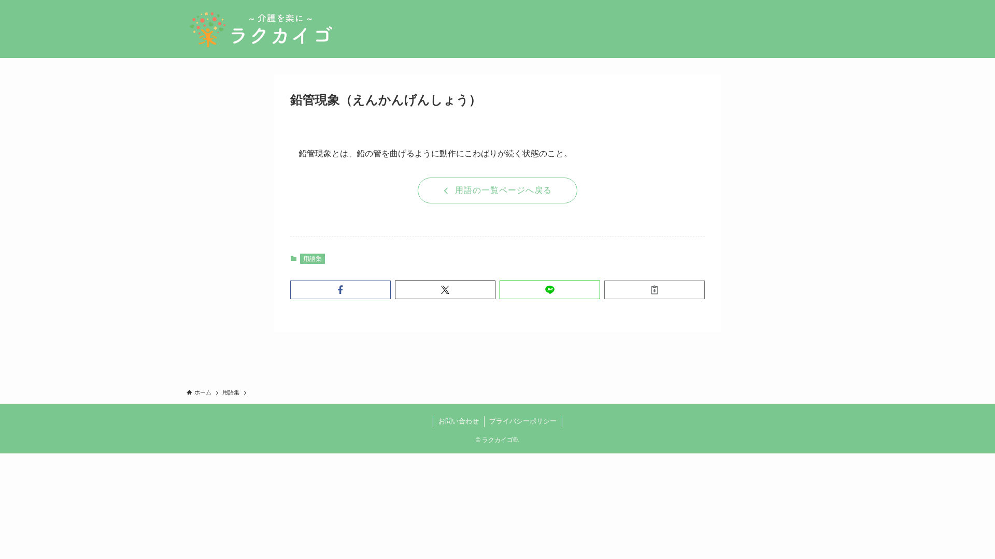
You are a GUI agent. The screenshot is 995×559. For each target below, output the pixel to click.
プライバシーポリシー (523, 421)
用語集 (312, 258)
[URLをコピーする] (654, 290)
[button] (340, 290)
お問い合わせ (458, 421)
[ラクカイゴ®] (261, 29)
